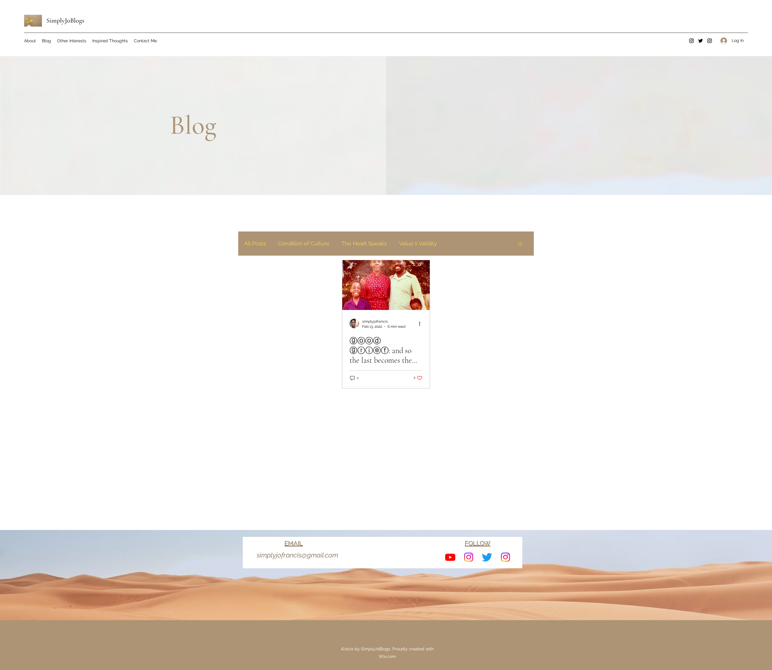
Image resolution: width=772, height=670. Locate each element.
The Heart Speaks (364, 243)
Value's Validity (418, 243)
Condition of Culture (303, 243)
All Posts (255, 243)
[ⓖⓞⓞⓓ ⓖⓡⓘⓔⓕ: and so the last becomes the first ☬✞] (386, 285)
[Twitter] (701, 41)
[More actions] (421, 323)
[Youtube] (450, 557)
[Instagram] (691, 41)
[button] (520, 244)
